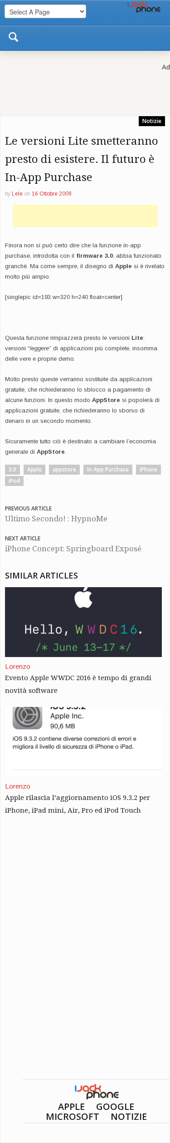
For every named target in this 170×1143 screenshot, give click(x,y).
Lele (17, 194)
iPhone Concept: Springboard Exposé (73, 548)
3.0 (12, 469)
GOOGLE (115, 1106)
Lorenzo (17, 666)
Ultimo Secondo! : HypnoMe (56, 518)
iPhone (148, 469)
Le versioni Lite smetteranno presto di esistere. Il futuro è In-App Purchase (81, 159)
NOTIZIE (129, 1116)
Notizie (151, 121)
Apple (34, 469)
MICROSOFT (72, 1116)
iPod (14, 481)
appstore (64, 469)
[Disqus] (85, 962)
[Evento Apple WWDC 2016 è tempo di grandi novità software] (83, 621)
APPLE (71, 1106)
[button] (13, 35)
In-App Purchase (108, 469)
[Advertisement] (85, 216)
